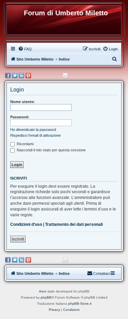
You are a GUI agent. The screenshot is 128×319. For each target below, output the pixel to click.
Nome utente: (22, 102)
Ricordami (24, 144)
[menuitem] (25, 49)
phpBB (46, 297)
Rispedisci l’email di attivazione (35, 135)
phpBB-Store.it (79, 303)
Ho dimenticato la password (33, 130)
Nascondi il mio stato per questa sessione (51, 150)
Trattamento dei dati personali (74, 224)
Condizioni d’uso (26, 224)
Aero (42, 291)
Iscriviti (18, 239)
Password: (19, 117)
